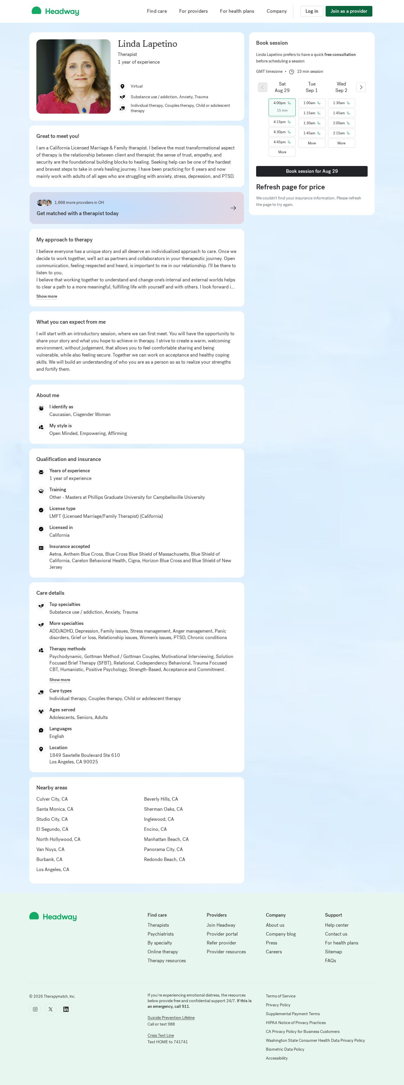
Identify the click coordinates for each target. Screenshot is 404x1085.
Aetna (55, 554)
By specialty (160, 943)
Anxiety (112, 612)
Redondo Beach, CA (164, 859)
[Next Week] (361, 87)
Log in (312, 11)
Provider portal (222, 934)
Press (271, 943)
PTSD (179, 637)
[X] (50, 1009)
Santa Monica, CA (54, 809)
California (59, 535)
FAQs (330, 960)
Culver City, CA (52, 799)
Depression (86, 631)
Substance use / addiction (76, 612)
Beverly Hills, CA (161, 799)
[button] (282, 103)
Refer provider (221, 943)
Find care (157, 11)
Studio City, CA (52, 819)
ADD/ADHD (61, 631)
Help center (337, 925)
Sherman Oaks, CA (163, 809)
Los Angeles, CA (52, 869)
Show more (46, 296)
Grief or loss (83, 637)
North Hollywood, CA (58, 839)
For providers (193, 11)
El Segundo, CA (52, 829)
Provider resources (226, 952)
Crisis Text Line (161, 1035)
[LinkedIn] (66, 1009)
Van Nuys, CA (50, 849)
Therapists (158, 925)
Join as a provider (349, 11)
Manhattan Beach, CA (166, 839)
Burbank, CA (49, 859)
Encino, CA (155, 829)
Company (277, 11)
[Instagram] (35, 1009)
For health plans (237, 11)
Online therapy (163, 952)
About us (275, 925)
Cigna (134, 560)
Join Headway (221, 925)
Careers (274, 952)
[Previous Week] (262, 87)
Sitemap (333, 952)
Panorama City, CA (163, 849)
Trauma (130, 612)
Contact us (336, 934)
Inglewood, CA (159, 819)
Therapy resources (167, 960)
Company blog (281, 934)
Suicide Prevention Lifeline (171, 1017)
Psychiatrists (161, 934)
